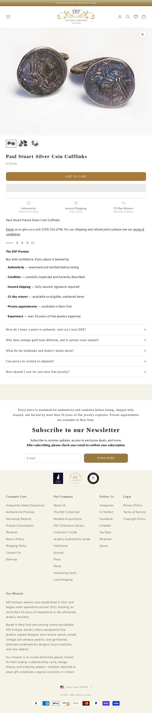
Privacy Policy (132, 505)
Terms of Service (134, 512)
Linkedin (105, 525)
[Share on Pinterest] (27, 242)
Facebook (106, 518)
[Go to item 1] (11, 143)
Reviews (11, 532)
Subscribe (106, 458)
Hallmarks (61, 545)
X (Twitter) (107, 512)
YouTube (105, 532)
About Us (60, 505)
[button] (76, 188)
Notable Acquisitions (68, 518)
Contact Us (13, 552)
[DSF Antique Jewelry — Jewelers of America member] (58, 478)
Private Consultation (20, 525)
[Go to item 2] (23, 143)
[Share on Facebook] (17, 242)
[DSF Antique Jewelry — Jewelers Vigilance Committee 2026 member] (75, 478)
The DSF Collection (67, 512)
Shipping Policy (16, 545)
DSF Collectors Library (69, 525)
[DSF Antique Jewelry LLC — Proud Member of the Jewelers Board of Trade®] (93, 478)
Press (57, 559)
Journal (59, 552)
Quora (104, 545)
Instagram (107, 505)
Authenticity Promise (20, 512)
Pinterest (106, 539)
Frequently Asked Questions (25, 505)
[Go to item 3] (35, 143)
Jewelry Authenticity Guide (72, 539)
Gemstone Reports (18, 518)
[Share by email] (32, 242)
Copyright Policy (134, 518)
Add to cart (76, 176)
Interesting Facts (65, 572)
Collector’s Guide (65, 532)
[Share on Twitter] (22, 242)
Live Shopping (63, 579)
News (57, 566)
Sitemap (11, 559)
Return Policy (15, 539)
